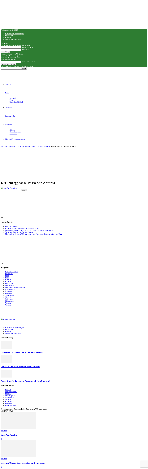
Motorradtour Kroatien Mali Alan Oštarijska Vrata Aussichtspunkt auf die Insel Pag (33, 234)
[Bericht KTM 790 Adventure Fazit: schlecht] (6, 362)
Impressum (9, 36)
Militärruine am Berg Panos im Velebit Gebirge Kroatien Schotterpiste (29, 230)
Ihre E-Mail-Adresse (28, 62)
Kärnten (12, 130)
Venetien (8, 303)
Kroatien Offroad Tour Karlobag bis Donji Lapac (22, 228)
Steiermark (13, 134)
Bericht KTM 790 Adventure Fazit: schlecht (20, 367)
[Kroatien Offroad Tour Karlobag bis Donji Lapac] (18, 457)
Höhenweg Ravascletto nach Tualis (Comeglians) (22, 352)
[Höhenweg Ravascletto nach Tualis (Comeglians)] (6, 348)
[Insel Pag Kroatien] (18, 429)
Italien (7, 93)
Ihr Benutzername (27, 47)
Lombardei (13, 98)
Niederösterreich (15, 132)
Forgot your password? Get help (12, 54)
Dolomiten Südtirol (16, 102)
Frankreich (9, 274)
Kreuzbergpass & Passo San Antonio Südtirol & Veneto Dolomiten (27, 146)
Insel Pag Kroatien (11, 226)
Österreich (8, 125)
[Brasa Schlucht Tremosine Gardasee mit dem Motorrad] (6, 377)
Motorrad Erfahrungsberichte (15, 139)
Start (2, 146)
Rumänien (8, 293)
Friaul (12, 100)
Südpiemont (9, 301)
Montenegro (9, 285)
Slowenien (8, 107)
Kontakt (8, 37)
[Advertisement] (74, 163)
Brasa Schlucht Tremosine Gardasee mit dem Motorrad (25, 381)
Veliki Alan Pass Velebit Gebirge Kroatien (19, 232)
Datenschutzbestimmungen (14, 34)
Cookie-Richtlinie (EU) (13, 39)
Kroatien (8, 281)
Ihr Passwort (25, 49)
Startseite (8, 84)
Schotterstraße (10, 116)
